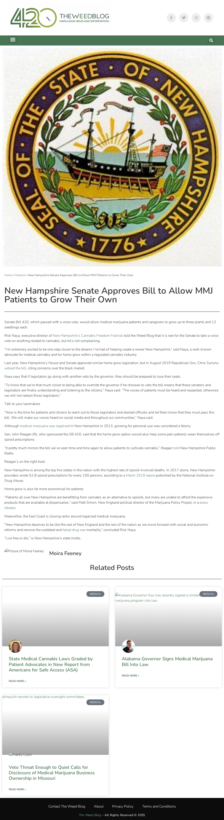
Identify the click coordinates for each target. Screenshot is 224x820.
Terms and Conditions (159, 806)
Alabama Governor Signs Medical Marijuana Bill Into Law (167, 661)
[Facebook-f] (171, 17)
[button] (13, 39)
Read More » (17, 681)
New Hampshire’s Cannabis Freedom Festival (87, 335)
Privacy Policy (122, 806)
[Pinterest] (208, 17)
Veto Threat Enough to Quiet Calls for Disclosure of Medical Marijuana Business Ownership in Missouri (52, 772)
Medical (20, 275)
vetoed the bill (15, 368)
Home (8, 275)
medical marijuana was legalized (44, 426)
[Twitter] (183, 17)
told (176, 448)
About (98, 806)
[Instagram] (196, 17)
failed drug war (74, 529)
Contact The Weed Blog (66, 806)
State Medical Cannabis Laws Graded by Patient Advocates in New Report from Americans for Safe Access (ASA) (51, 664)
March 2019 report (140, 475)
